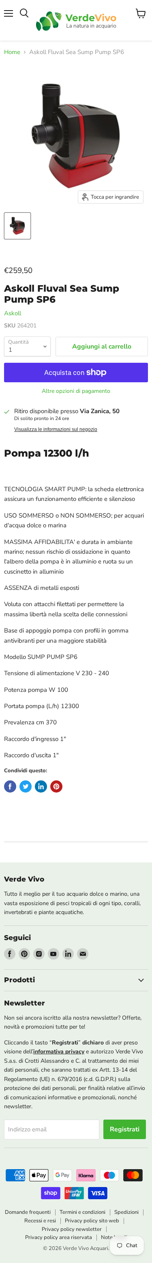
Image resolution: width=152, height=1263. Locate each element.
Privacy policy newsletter (72, 1229)
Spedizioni (126, 1212)
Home (12, 52)
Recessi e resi (40, 1220)
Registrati (124, 1129)
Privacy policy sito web (92, 1220)
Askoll (12, 313)
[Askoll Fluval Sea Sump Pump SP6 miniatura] (17, 226)
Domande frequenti (28, 1212)
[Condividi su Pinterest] (56, 786)
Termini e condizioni (82, 1212)
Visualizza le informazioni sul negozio (55, 429)
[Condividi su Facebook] (10, 786)
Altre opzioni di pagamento (76, 391)
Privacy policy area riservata (58, 1237)
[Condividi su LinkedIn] (41, 786)
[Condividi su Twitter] (25, 786)
